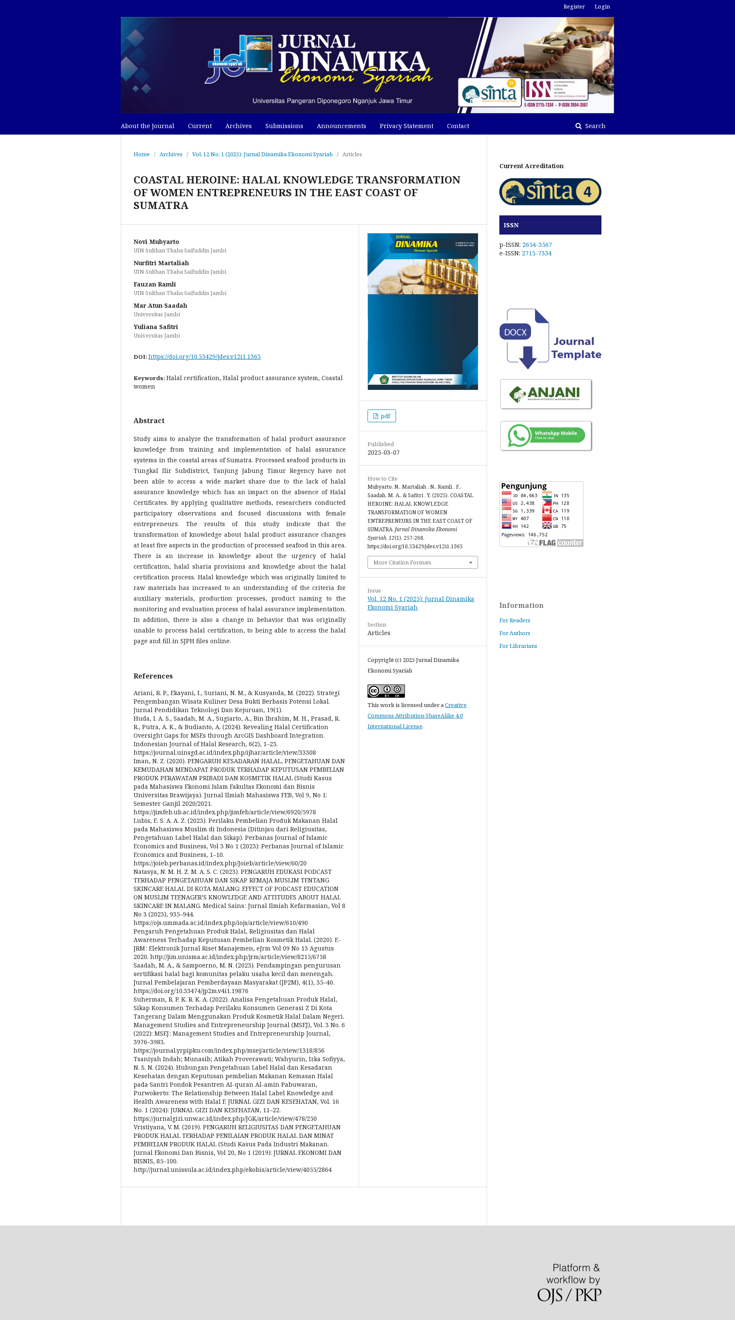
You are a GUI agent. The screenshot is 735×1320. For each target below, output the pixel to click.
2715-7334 (537, 253)
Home (142, 154)
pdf (384, 416)
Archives (238, 126)
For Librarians (518, 646)
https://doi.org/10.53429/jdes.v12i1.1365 (204, 356)
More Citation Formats (402, 562)
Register (574, 6)
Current (200, 126)
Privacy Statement (406, 126)
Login (602, 6)
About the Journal (147, 126)
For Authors (514, 633)
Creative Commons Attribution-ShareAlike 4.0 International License (417, 715)
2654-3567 (537, 245)
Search (595, 126)
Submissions (284, 126)
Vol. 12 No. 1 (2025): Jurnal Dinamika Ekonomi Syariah (262, 154)
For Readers (514, 620)
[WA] (546, 451)
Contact (458, 126)
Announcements (341, 126)
